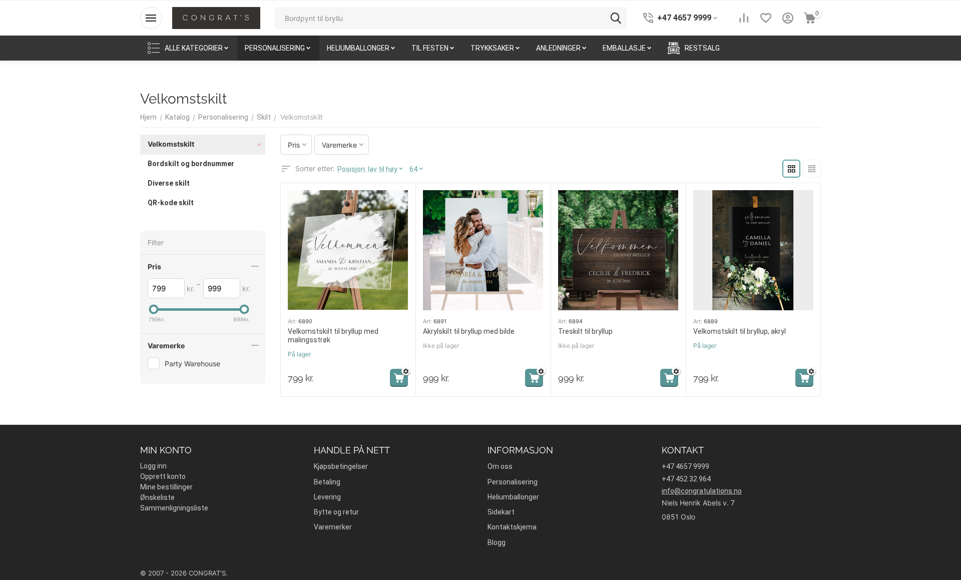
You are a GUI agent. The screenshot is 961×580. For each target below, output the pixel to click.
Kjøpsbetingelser (341, 466)
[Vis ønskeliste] (765, 18)
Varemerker (333, 527)
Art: (292, 321)
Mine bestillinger (166, 487)
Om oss (500, 466)
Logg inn (153, 466)
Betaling (327, 482)
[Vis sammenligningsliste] (743, 18)
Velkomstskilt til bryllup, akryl (739, 331)
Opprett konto (163, 476)
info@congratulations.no (702, 491)
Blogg (497, 542)
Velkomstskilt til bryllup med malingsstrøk (333, 335)
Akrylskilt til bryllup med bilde (469, 331)
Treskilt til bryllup (585, 331)
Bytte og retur (336, 512)
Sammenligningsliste (174, 508)
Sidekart (501, 512)
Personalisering (513, 482)
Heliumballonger (513, 497)
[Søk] (616, 18)
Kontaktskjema (512, 527)
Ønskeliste (157, 497)
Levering (327, 497)
